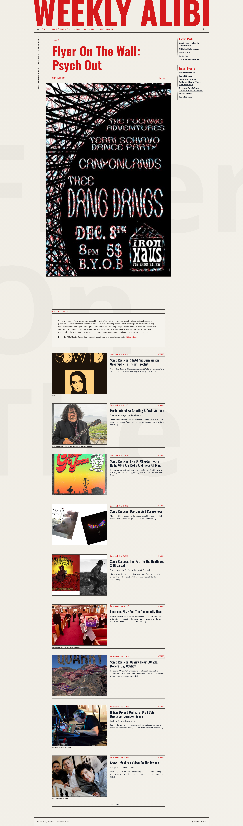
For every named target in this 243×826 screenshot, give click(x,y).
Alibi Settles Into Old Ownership (189, 49)
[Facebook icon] (58, 311)
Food (78, 29)
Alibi (53, 78)
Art (70, 29)
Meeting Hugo (183, 56)
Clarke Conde (114, 355)
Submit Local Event (62, 822)
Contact (51, 822)
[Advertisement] (108, 293)
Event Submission (106, 29)
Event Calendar (89, 29)
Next (117, 805)
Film (53, 29)
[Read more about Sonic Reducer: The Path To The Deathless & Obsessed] (79, 576)
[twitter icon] (61, 311)
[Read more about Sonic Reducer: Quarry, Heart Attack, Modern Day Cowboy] (79, 677)
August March (114, 606)
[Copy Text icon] (64, 311)
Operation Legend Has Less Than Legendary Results (189, 44)
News (45, 29)
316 (112, 805)
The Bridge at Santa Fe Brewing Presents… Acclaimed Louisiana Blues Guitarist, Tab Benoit (191, 91)
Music (62, 29)
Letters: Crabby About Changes (189, 59)
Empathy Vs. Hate (184, 52)
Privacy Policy (42, 822)
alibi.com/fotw (131, 337)
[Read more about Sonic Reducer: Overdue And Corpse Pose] (79, 526)
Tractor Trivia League (185, 76)
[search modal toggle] (204, 29)
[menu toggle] (38, 29)
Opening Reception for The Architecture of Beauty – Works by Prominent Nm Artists (190, 82)
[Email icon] (67, 311)
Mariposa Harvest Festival (187, 72)
